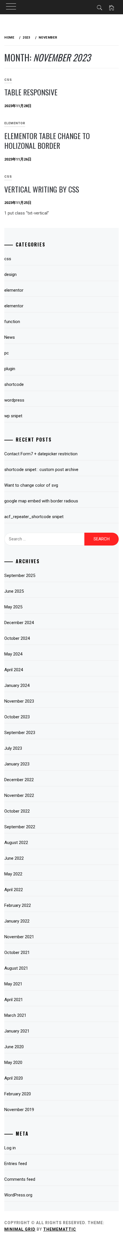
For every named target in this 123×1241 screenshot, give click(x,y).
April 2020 (13, 1078)
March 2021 (15, 1015)
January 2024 (16, 685)
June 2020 (14, 1046)
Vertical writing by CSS (41, 189)
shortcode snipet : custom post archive (41, 469)
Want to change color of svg (31, 485)
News (9, 337)
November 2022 (19, 795)
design (10, 274)
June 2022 (14, 858)
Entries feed (15, 1163)
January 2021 (16, 1031)
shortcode (14, 384)
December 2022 (19, 779)
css (7, 258)
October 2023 (17, 716)
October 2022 (17, 811)
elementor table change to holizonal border (47, 140)
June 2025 (14, 591)
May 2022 (13, 874)
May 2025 (13, 607)
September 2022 (19, 826)
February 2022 (17, 905)
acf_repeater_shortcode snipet (34, 516)
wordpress (14, 400)
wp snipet (13, 415)
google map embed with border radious (41, 501)
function (12, 321)
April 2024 (13, 669)
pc (6, 353)
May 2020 (13, 1062)
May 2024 (13, 654)
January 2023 (16, 764)
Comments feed (19, 1179)
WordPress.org (18, 1195)
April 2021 (13, 999)
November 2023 (19, 701)
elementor (14, 123)
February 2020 (17, 1093)
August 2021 (16, 968)
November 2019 (19, 1109)
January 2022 (16, 921)
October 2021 (17, 952)
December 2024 (19, 622)
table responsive (30, 92)
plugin (9, 368)
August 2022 (16, 842)
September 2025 (19, 575)
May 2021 (13, 984)
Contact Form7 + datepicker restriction (41, 453)
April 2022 (13, 889)
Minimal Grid (19, 1229)
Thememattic (59, 1229)
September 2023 (19, 732)
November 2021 (19, 936)
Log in (10, 1147)
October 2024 (17, 638)
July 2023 (13, 748)
